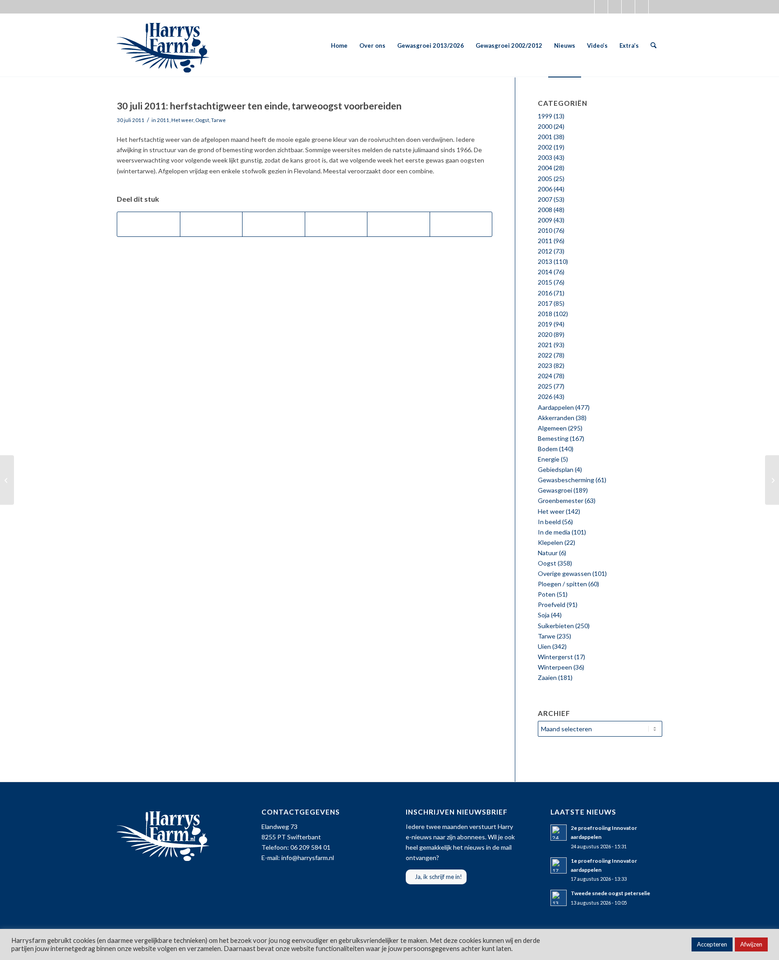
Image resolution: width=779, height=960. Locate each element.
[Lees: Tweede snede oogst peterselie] (558, 898)
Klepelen (550, 542)
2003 (545, 157)
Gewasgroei (555, 490)
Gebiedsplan (555, 469)
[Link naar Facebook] (601, 7)
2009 (545, 220)
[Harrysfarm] (163, 45)
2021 (545, 345)
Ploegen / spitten (562, 584)
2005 (545, 178)
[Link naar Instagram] (614, 7)
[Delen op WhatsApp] (274, 224)
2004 (545, 168)
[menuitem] (339, 45)
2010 (545, 230)
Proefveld (551, 604)
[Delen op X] (211, 224)
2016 (545, 293)
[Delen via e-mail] (461, 224)
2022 (545, 355)
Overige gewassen (564, 573)
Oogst (202, 120)
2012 (545, 251)
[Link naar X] (587, 7)
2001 (545, 136)
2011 (163, 120)
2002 (545, 147)
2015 (545, 282)
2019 (545, 324)
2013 (545, 261)
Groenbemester (560, 500)
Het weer (182, 120)
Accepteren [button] (712, 944)
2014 (545, 272)
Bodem (548, 449)
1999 (545, 116)
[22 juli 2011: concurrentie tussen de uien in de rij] (7, 480)
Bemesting (553, 438)
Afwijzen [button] (751, 944)
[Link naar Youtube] (628, 7)
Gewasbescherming (566, 480)
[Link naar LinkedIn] (655, 7)
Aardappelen (556, 407)
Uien (544, 646)
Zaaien (547, 677)
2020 (545, 334)
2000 (545, 126)
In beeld (549, 521)
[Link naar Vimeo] (641, 7)
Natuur (548, 553)
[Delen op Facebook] (148, 224)
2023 (545, 365)
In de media (554, 532)
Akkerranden (556, 417)
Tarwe (218, 120)
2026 (545, 396)
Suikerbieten (556, 625)
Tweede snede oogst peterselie (610, 893)
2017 (545, 303)
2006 (545, 189)
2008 (545, 209)
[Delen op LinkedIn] (398, 224)
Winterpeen (555, 667)
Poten (546, 594)
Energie (548, 459)
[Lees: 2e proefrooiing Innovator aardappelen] (558, 832)
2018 (545, 313)
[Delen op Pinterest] (336, 224)
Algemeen (552, 428)
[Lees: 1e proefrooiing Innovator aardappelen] (558, 865)
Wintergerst (555, 657)
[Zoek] (653, 45)
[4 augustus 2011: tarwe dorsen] (772, 480)
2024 (545, 376)
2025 (545, 386)
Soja (544, 615)
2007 (545, 199)
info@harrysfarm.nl (307, 857)
